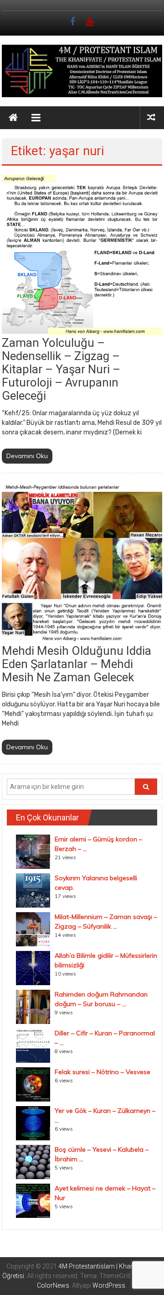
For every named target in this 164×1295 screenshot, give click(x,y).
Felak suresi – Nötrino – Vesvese (102, 1072)
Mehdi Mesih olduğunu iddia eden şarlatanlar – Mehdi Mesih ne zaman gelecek (76, 664)
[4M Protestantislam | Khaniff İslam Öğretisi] (13, 117)
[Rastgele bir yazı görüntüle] (151, 117)
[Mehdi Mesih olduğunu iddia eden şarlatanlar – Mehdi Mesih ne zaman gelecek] (82, 562)
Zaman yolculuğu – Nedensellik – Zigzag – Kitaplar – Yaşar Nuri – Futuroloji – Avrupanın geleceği (61, 369)
